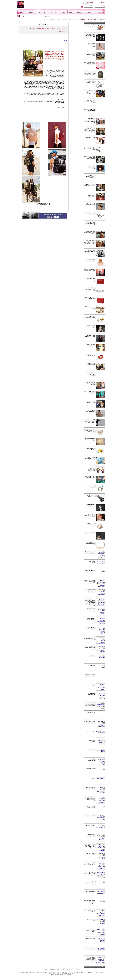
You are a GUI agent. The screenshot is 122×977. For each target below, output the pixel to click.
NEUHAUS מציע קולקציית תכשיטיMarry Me (90, 289)
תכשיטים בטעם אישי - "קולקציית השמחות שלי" (90, 82)
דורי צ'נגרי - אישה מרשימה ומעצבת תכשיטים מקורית (91, 195)
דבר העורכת (90, 11)
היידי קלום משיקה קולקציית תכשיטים (91, 835)
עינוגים (61, 974)
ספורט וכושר (54, 12)
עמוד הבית (101, 11)
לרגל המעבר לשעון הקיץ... (89, 815)
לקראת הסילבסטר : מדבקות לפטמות (91, 694)
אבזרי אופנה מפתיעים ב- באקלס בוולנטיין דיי (89, 354)
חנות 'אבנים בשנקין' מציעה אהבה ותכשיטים (90, 336)
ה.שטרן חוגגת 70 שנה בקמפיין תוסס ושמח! (90, 401)
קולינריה (55, 973)
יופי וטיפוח (90, 12)
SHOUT (90, 972)
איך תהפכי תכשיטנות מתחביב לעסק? (90, 628)
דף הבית (102, 19)
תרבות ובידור (31, 11)
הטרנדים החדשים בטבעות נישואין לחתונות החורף (90, 610)
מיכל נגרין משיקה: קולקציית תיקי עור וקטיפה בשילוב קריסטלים (89, 874)
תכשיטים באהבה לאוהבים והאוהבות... (90, 760)
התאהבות (93, 778)
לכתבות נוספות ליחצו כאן (96, 967)
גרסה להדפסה (34, 212)
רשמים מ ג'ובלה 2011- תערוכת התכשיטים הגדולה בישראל (90, 591)
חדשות (70, 12)
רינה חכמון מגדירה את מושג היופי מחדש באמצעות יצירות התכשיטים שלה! (90, 468)
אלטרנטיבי (101, 12)
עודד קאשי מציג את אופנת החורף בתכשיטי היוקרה (90, 930)
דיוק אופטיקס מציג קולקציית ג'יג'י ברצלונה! (90, 204)
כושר (30, 972)
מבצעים (63, 11)
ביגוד (54, 972)
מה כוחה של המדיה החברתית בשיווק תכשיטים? (91, 374)
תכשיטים (50, 972)
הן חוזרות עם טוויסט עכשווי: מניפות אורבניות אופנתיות (90, 648)
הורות (82, 972)
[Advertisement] (56, 4)
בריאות (85, 972)
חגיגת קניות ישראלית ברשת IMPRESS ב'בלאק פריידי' (89, 35)
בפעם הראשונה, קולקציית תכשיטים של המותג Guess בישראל (89, 64)
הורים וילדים (42, 11)
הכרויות (70, 972)
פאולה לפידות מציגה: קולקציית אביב (90, 524)
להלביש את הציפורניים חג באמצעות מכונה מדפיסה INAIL (89, 270)
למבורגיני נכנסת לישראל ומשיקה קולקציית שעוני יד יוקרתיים (89, 638)
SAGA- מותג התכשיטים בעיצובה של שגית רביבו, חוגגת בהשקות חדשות (90, 421)
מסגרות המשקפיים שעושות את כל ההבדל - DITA (90, 223)
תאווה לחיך (31, 12)
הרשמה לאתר (90, 2)
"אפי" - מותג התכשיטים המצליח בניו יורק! (90, 25)
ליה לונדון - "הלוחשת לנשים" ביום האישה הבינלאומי (90, 383)
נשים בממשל (64, 973)
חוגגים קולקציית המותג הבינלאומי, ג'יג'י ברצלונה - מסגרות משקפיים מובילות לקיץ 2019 (89, 130)
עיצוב (63, 12)
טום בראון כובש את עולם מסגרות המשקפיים (89, 213)
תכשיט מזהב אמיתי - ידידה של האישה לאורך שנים (90, 317)
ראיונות (26, 972)
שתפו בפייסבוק (44, 24)
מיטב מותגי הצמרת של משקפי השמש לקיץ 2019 (89, 185)
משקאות (69, 974)
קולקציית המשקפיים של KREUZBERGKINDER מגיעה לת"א (90, 251)
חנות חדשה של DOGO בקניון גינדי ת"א (90, 307)
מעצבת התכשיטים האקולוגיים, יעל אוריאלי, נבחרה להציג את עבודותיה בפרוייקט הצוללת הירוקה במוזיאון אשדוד (90, 602)
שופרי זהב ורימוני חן (91, 749)
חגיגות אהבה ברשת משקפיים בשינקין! (91, 345)
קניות (66, 972)
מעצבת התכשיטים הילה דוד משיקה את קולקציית (90, 552)
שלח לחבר (25, 212)
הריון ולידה (57, 974)
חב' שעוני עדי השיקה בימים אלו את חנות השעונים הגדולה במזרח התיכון (90, 959)
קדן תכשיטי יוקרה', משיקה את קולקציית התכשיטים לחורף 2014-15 (89, 430)
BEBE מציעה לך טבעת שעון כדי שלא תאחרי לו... (89, 863)
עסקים (59, 973)
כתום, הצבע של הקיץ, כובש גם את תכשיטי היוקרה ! (90, 789)
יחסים (65, 974)
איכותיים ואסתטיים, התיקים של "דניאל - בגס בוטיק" (90, 101)
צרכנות (21, 11)
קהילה (37, 972)
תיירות (21, 12)
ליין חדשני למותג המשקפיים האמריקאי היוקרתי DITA (90, 176)
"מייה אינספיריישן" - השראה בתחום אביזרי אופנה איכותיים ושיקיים (90, 412)
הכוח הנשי (79, 11)
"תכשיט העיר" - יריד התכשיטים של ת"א (91, 807)
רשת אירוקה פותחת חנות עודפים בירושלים (89, 110)
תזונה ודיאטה (42, 12)
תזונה (34, 972)
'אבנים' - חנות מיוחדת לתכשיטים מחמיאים (90, 364)
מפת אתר (46, 969)
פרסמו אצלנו (52, 969)
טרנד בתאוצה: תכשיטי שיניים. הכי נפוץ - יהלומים (89, 675)
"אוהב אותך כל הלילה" (90, 768)
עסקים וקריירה (53, 11)
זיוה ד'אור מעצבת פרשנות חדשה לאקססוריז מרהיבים (89, 393)
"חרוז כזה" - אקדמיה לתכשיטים (90, 486)
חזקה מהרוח (92, 665)
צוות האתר (76, 969)
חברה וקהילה (79, 12)
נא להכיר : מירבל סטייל (90, 533)
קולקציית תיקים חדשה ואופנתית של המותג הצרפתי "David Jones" (90, 704)
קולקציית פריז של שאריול (89, 938)
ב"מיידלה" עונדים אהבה (90, 570)
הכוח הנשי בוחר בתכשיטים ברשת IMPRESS (91, 45)
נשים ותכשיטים (92, 656)
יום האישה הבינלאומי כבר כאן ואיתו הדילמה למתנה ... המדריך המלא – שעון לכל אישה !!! (89, 846)
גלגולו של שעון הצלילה (90, 891)
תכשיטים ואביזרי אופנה (89, 19)
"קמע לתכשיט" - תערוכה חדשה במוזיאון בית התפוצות (90, 883)
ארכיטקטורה (70, 973)
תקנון (58, 969)
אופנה (70, 11)
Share (65, 40)
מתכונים (50, 973)
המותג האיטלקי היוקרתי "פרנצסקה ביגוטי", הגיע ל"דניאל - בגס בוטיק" (90, 92)
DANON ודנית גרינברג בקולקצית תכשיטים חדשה (90, 54)
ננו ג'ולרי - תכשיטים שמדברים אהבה (91, 260)
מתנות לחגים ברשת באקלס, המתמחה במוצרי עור (89, 280)
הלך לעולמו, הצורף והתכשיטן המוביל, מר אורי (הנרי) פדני (89, 515)
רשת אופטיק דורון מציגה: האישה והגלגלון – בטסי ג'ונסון (89, 581)
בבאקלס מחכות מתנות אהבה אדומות (90, 298)
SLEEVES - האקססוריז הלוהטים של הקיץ (90, 496)
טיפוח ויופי (62, 972)
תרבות (40, 972)
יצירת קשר (102, 16)
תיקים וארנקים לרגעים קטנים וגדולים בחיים (90, 619)
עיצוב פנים (22, 972)
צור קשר (70, 969)
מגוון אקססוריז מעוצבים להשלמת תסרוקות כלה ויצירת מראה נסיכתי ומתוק (90, 798)
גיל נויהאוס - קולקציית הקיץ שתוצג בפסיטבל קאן (89, 326)
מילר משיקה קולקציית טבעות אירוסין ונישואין (90, 505)
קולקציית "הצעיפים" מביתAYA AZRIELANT (90, 458)
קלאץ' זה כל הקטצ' (91, 712)
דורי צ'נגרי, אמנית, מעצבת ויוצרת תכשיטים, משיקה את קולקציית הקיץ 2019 (89, 120)
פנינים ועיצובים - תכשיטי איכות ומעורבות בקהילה (90, 477)
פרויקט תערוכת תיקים (90, 825)
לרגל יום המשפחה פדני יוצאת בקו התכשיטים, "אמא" (90, 544)
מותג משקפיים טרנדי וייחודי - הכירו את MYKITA (90, 167)
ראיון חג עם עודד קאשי (90, 731)
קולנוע (52, 974)
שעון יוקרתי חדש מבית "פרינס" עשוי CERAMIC (90, 948)
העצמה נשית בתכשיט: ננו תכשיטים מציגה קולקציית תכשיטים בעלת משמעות (89, 73)
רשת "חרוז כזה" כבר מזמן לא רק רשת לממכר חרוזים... (89, 902)
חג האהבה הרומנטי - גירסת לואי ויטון (90, 854)
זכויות (94, 972)
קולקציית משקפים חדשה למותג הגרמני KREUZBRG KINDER (89, 158)
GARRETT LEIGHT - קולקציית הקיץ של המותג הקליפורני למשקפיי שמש (89, 242)
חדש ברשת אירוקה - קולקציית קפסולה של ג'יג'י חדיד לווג (89, 233)
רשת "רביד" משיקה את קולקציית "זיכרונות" (90, 439)
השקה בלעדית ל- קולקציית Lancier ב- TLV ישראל (89, 148)
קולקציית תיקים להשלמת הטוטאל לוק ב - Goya (89, 722)
